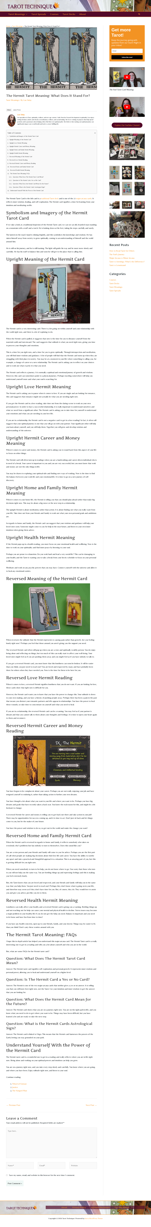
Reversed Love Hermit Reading (19, 160)
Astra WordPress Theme (94, 1218)
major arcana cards (84, 198)
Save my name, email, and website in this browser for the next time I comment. (42, 1175)
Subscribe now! (127, 57)
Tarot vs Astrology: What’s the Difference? (127, 261)
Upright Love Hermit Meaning (18, 143)
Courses (112, 280)
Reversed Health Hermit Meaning (20, 170)
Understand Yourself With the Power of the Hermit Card (26, 190)
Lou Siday (21, 114)
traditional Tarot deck (50, 198)
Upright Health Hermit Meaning (19, 153)
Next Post (91, 1105)
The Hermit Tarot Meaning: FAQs (20, 173)
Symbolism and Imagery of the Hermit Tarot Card (24, 136)
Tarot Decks (114, 283)
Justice (15, 1087)
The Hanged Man (19, 1090)
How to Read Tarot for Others (121, 251)
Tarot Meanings (12, 100)
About (9, 110)
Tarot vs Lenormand (117, 265)
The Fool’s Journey (116, 254)
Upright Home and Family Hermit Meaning (22, 150)
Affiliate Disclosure (100, 1207)
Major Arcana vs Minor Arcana (121, 258)
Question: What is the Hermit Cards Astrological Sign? (29, 187)
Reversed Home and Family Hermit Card (21, 167)
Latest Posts (17, 110)
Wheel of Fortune (19, 1084)
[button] (26, 14)
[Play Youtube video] (127, 77)
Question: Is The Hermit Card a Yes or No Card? (27, 180)
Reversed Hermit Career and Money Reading (23, 163)
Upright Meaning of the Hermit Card (20, 139)
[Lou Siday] (11, 120)
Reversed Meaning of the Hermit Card (21, 156)
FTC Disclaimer (122, 1207)
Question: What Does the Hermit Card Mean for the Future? (31, 184)
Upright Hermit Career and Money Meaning (22, 146)
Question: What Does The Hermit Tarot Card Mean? (28, 177)
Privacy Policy (79, 1207)
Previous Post (13, 1105)
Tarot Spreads (115, 290)
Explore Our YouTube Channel (127, 125)
